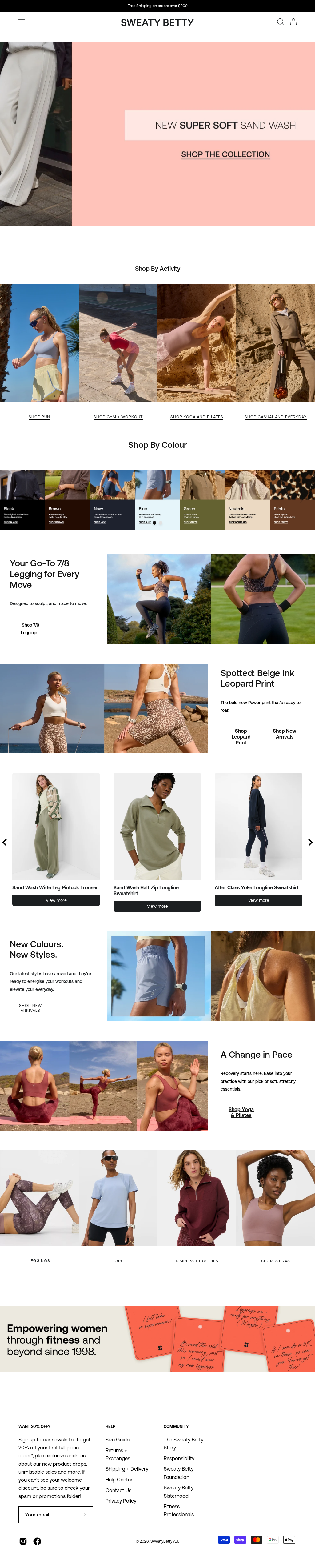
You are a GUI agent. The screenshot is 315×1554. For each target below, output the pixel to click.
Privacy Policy (121, 1501)
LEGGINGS (39, 1260)
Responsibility (179, 1458)
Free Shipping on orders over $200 (158, 5)
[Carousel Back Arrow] (4, 842)
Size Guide (118, 1439)
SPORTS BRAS (275, 1261)
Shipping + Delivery (127, 1469)
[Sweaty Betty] (157, 23)
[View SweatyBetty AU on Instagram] (23, 1541)
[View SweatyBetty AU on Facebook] (37, 1541)
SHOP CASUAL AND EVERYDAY (276, 417)
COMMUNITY (176, 1426)
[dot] (154, 523)
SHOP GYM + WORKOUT (118, 417)
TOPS (118, 1261)
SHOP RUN (39, 417)
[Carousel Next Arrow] (301, 499)
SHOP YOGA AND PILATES (196, 417)
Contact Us (118, 1490)
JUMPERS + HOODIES (196, 1261)
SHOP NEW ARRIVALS (30, 1008)
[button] (280, 22)
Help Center (119, 1479)
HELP (110, 1426)
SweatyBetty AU (164, 1541)
